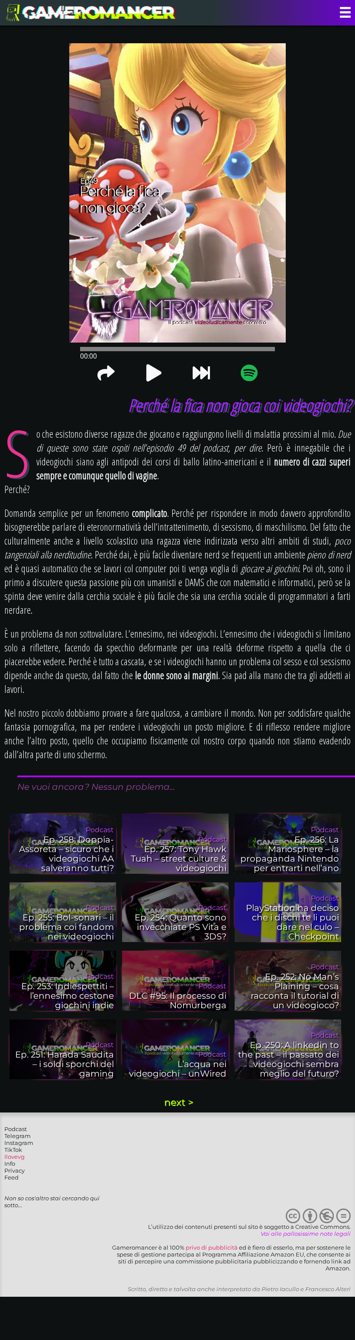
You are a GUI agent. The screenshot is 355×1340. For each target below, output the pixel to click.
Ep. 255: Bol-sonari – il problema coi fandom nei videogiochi (66, 927)
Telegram (17, 1135)
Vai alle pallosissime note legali (306, 1233)
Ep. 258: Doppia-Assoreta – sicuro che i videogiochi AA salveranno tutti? (66, 853)
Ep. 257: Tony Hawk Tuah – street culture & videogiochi (178, 858)
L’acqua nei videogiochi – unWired (177, 1069)
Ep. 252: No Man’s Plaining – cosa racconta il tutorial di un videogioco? (295, 990)
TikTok (13, 1149)
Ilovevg (14, 1156)
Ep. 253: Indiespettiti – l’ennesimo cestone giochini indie (67, 995)
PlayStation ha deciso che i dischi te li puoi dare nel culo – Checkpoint (292, 922)
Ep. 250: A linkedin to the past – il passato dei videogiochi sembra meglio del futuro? (288, 1059)
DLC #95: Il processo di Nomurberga (177, 1000)
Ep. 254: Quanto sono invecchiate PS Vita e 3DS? (180, 927)
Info (9, 1163)
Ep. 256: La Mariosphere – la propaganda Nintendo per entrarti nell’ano (289, 853)
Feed (11, 1177)
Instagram (18, 1142)
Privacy (14, 1170)
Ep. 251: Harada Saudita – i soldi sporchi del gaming (64, 1064)
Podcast (15, 1128)
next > (179, 1102)
